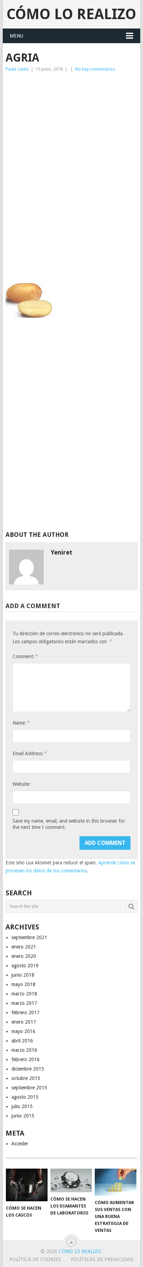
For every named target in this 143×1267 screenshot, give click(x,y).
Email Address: (29, 753)
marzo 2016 (24, 1050)
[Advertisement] (71, 128)
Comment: (24, 656)
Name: (20, 722)
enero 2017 (23, 1022)
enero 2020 (23, 956)
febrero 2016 (25, 1059)
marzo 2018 (24, 993)
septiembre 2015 (29, 1087)
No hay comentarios (95, 69)
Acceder (19, 1143)
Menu (16, 36)
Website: (21, 784)
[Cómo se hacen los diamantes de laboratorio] (71, 1180)
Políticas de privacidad (102, 1259)
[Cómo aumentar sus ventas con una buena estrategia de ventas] (115, 1182)
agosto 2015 (25, 1097)
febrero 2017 (25, 1012)
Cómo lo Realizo (71, 14)
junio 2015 (22, 1116)
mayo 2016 (23, 1031)
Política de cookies (35, 1259)
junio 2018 (22, 975)
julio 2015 (22, 1106)
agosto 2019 (25, 965)
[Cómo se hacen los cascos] (27, 1185)
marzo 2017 (24, 1003)
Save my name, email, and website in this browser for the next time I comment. (68, 824)
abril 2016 (22, 1040)
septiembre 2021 (29, 937)
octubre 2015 (25, 1078)
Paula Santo (17, 69)
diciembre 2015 (27, 1069)
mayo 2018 (23, 984)
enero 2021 (23, 947)
